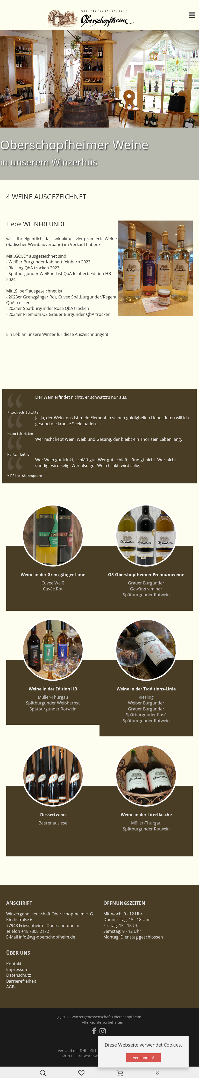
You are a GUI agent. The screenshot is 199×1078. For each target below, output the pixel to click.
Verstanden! (143, 1057)
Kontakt (14, 964)
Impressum (17, 969)
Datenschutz (18, 975)
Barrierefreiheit (21, 981)
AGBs (11, 987)
